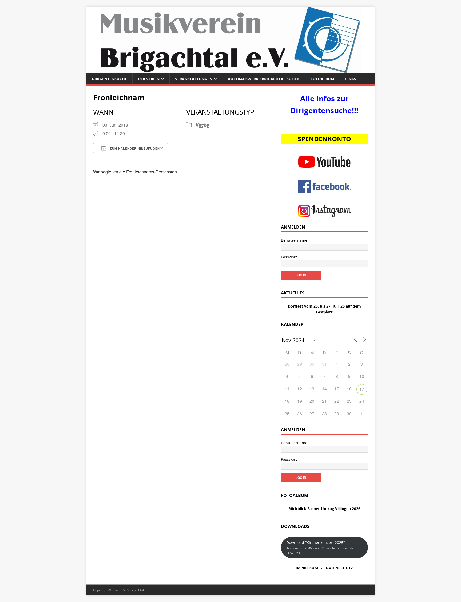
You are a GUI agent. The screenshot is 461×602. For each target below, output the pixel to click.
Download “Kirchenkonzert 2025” (322, 547)
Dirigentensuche (109, 78)
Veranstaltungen (193, 78)
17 (361, 389)
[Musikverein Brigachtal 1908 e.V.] (230, 70)
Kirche (202, 125)
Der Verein (149, 78)
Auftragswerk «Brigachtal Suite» (264, 78)
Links (350, 78)
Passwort (289, 257)
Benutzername (294, 240)
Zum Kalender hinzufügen (134, 148)
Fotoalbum (322, 78)
